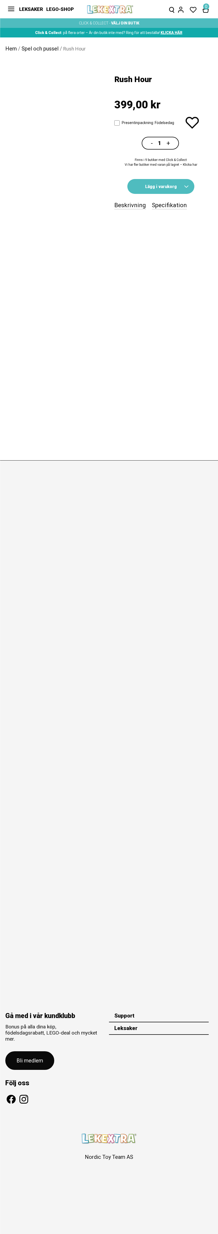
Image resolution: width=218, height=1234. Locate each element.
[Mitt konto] (180, 9)
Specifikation (169, 205)
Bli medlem (29, 1060)
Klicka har (190, 165)
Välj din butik (125, 23)
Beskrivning (130, 205)
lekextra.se (110, 9)
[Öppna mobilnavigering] (11, 9)
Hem (11, 48)
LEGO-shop (60, 9)
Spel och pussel (40, 48)
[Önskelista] (193, 9)
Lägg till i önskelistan (192, 123)
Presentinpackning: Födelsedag (148, 123)
